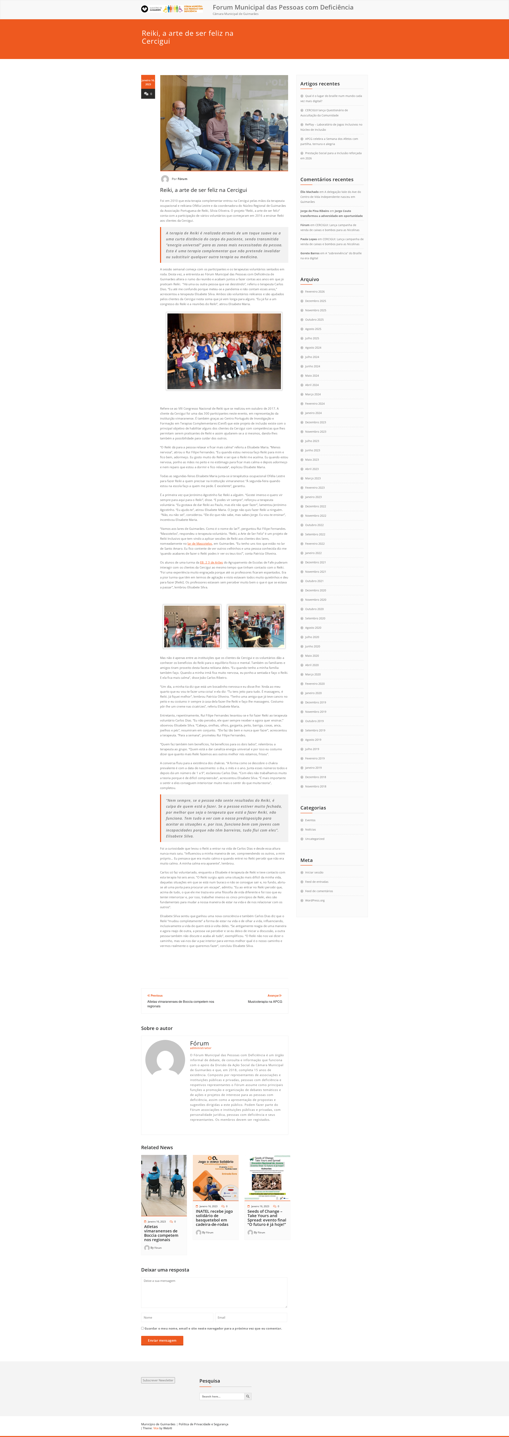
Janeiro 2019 (313, 768)
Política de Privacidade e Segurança (203, 1424)
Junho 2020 (312, 646)
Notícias (310, 829)
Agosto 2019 (313, 740)
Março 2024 (313, 394)
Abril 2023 (312, 469)
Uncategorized (314, 839)
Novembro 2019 (315, 712)
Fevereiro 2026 (315, 291)
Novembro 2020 (315, 599)
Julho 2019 (312, 749)
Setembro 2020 (315, 618)
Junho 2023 (312, 450)
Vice (156, 1428)
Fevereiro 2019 (315, 758)
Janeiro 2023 (313, 497)
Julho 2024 (312, 357)
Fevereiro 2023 (315, 487)
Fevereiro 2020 (315, 684)
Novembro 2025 (315, 310)
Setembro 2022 (315, 534)
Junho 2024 (312, 366)
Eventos (310, 820)
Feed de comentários (319, 891)
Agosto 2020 (313, 628)
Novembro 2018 (315, 786)
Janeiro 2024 (313, 413)
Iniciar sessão (314, 872)
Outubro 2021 (314, 581)
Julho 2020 (312, 637)
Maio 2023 (312, 459)
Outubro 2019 (314, 721)
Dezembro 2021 (315, 562)
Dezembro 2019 (315, 702)
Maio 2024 (312, 375)
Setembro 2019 (315, 730)
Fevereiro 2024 (315, 403)
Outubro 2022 (314, 525)
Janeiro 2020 (313, 693)
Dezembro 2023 (315, 422)
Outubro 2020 (314, 609)
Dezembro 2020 (315, 590)
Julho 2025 (312, 338)
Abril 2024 (312, 385)
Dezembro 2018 (315, 777)
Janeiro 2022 (313, 553)
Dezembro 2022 (315, 506)
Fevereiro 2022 (315, 543)
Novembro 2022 (315, 515)
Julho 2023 (312, 441)
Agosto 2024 (313, 347)
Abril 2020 (312, 665)
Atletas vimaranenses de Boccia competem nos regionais (161, 1233)
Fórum (182, 179)
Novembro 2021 (315, 571)
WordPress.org (315, 900)
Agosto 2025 (313, 329)
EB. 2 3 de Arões (211, 562)
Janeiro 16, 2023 (157, 1221)
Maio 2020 (312, 656)
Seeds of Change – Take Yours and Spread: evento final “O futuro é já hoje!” (267, 1218)
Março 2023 (313, 478)
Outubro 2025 (314, 319)
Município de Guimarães (158, 1424)
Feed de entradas (316, 882)
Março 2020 (313, 674)
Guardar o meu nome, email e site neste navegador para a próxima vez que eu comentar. (213, 1328)
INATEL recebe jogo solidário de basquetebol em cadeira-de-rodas (214, 1218)
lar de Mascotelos (199, 543)
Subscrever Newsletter (158, 1380)
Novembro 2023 (315, 431)
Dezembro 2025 (315, 301)
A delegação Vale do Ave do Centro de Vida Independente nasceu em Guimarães (330, 197)
